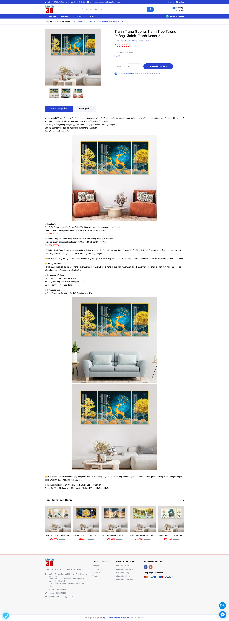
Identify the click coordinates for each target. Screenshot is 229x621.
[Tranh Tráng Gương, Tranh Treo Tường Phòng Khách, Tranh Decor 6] (171, 519)
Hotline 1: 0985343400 (57, 589)
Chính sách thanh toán (124, 580)
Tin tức (95, 576)
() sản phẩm (180, 9)
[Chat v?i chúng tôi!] (222, 614)
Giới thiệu (95, 569)
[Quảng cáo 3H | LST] (49, 562)
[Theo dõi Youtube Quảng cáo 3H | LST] (151, 567)
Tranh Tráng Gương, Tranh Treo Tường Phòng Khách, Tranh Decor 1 (70, 535)
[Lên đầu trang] (222, 597)
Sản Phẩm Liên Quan (58, 500)
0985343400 (59, 2)
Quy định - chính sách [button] (126, 561)
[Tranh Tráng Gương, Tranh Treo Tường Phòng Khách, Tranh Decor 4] (114, 519)
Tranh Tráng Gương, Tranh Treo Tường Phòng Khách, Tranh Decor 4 (127, 535)
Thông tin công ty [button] (100, 561)
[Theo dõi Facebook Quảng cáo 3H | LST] (146, 567)
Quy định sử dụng (122, 573)
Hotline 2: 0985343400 (57, 593)
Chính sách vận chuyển (124, 569)
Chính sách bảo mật (123, 566)
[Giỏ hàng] (173, 9)
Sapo (143, 618)
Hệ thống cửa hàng (176, 16)
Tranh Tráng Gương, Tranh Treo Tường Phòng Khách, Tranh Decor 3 (99, 535)
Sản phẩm (96, 573)
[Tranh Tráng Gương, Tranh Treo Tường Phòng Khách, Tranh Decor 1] (58, 519)
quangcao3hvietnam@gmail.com (108, 2)
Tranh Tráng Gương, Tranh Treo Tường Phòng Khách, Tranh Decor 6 (184, 535)
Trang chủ (96, 566)
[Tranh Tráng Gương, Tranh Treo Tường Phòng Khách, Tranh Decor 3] (86, 519)
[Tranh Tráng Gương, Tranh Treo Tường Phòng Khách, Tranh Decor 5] (143, 519)
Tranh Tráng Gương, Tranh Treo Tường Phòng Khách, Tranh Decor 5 (155, 535)
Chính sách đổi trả (123, 576)
